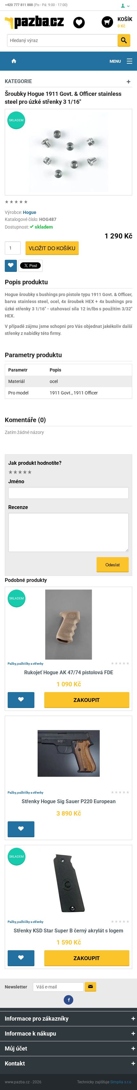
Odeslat (112, 565)
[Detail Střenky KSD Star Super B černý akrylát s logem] (69, 882)
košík (125, 22)
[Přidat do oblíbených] (11, 266)
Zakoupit (87, 700)
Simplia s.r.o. (121, 1082)
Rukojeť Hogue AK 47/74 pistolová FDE (68, 672)
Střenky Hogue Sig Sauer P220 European (69, 801)
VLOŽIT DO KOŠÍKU (52, 248)
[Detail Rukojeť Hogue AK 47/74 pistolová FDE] (69, 624)
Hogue (29, 212)
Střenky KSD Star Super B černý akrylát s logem (68, 931)
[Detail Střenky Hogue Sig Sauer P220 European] (69, 753)
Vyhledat (124, 40)
